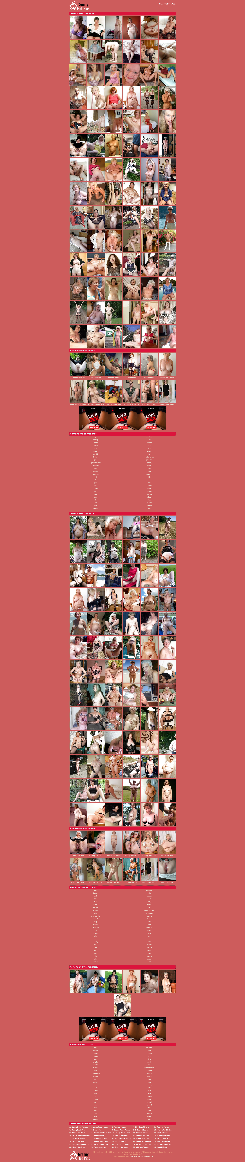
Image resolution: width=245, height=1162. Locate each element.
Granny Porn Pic (121, 1141)
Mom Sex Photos (163, 1127)
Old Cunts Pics (162, 1133)
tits (96, 503)
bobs (149, 440)
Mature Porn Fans (163, 1138)
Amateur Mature (120, 1127)
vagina (149, 503)
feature (95, 457)
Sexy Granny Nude (122, 1144)
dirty (149, 448)
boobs (149, 442)
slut (95, 500)
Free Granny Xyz (100, 1147)
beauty (95, 440)
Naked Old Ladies (141, 1130)
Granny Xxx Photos (164, 1130)
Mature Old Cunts (78, 1133)
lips (149, 468)
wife (95, 505)
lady (95, 468)
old (96, 477)
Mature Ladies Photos (123, 1138)
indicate (96, 465)
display (95, 451)
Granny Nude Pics (100, 1138)
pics (95, 483)
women (95, 508)
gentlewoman (149, 457)
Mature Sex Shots (78, 1147)
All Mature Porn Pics (143, 1144)
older (149, 477)
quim (149, 488)
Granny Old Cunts (121, 1147)
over (149, 480)
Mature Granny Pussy (101, 1141)
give (95, 460)
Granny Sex (97, 1130)
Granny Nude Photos (143, 1141)
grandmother (95, 463)
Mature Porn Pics (142, 1138)
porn (95, 485)
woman (149, 505)
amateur (149, 437)
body (96, 442)
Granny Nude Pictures (80, 1127)
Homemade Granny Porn (81, 1144)
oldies (96, 480)
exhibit (95, 454)
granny (149, 463)
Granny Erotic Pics (78, 1130)
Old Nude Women (142, 1147)
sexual (149, 494)
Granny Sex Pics (142, 1133)
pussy (96, 488)
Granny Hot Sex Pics (122, 1133)
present (149, 485)
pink (149, 483)
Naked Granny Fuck (101, 1144)
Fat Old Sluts (162, 1147)
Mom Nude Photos (121, 1136)
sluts (149, 500)
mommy (96, 474)
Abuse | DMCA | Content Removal (140, 1156)
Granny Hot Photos (164, 1136)
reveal (149, 491)
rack (95, 491)
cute (95, 448)
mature (95, 471)
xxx (149, 508)
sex (95, 494)
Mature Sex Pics (99, 1136)
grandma (149, 460)
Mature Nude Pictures (101, 1127)
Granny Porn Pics (142, 1136)
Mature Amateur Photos (81, 1136)
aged (96, 437)
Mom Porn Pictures (142, 1127)
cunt (149, 445)
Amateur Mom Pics (164, 1144)
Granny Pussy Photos (122, 1130)
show (149, 497)
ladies (149, 465)
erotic (149, 451)
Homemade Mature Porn (102, 1133)
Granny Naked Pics (164, 1141)
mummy (149, 474)
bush (96, 445)
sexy (95, 497)
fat (149, 454)
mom (149, 471)
